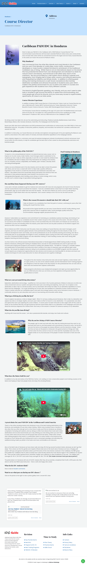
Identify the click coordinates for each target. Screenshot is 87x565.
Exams (68, 3)
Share (40, 517)
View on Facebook (34, 517)
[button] (42, 3)
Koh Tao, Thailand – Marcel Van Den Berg (20, 509)
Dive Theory (60, 3)
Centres (51, 3)
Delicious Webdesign (54, 562)
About (74, 3)
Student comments (19, 469)
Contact (82, 3)
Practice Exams (41, 3)
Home (33, 3)
